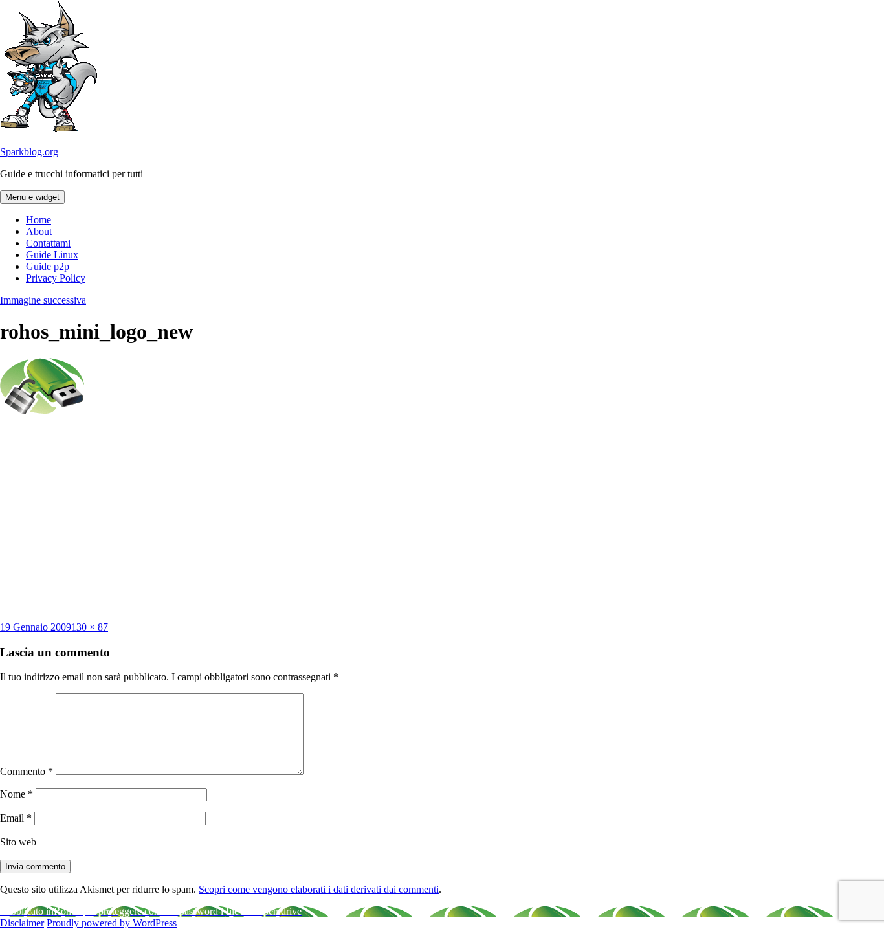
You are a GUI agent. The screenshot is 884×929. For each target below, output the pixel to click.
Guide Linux (52, 254)
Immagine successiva (43, 300)
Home (38, 219)
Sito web (18, 841)
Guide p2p (47, 266)
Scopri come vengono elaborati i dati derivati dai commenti (319, 889)
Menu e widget (32, 197)
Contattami (48, 243)
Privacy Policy (55, 278)
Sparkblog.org (29, 151)
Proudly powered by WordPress (112, 922)
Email (16, 817)
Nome (16, 794)
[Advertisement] (442, 518)
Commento (26, 771)
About (39, 231)
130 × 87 (89, 626)
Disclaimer (22, 922)
